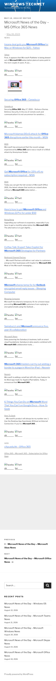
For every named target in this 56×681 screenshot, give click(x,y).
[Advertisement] (28, 502)
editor (27, 18)
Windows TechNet (24, 4)
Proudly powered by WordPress (18, 674)
